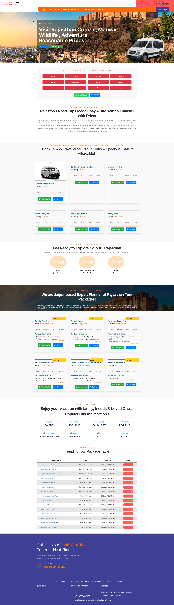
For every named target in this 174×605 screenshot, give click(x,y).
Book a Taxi (163, 10)
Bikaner (53, 88)
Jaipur (53, 76)
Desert (53, 82)
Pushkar (121, 82)
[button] (61, 341)
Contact (100, 9)
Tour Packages (89, 9)
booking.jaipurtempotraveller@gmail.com (93, 600)
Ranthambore (75, 82)
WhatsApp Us (57, 47)
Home (43, 9)
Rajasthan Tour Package (70, 9)
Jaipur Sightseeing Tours (122, 128)
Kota (98, 88)
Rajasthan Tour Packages (90, 128)
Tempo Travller (54, 9)
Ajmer (98, 82)
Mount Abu (76, 88)
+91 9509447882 (143, 4)
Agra (121, 88)
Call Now (44, 47)
